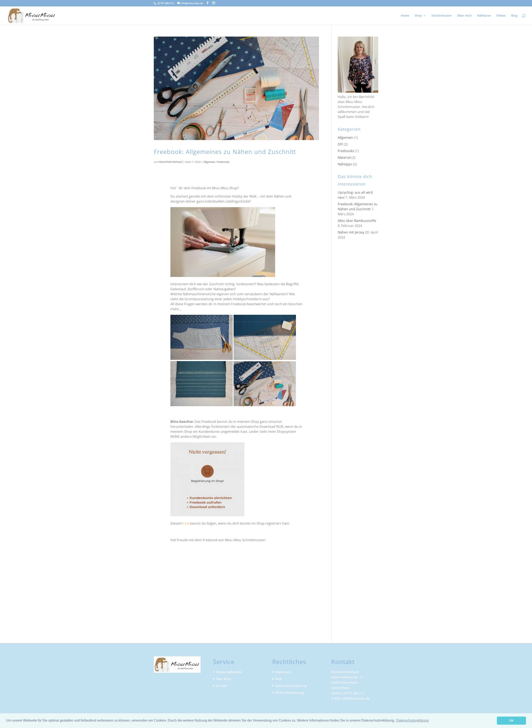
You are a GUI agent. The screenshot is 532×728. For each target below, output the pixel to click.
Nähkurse (484, 15)
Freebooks (223, 162)
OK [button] (511, 720)
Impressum (283, 672)
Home (405, 15)
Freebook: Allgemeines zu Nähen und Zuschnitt (225, 152)
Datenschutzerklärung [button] (412, 720)
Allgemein (209, 162)
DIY (340, 144)
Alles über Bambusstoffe (357, 220)
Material (344, 157)
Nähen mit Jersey (351, 232)
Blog (514, 15)
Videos (501, 15)
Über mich (464, 15)
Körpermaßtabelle (229, 672)
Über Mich (223, 679)
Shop (418, 15)
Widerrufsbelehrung (289, 692)
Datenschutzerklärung (291, 686)
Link (186, 523)
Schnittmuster (441, 15)
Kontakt (221, 686)
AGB (278, 679)
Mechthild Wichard (170, 162)
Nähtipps (345, 164)
